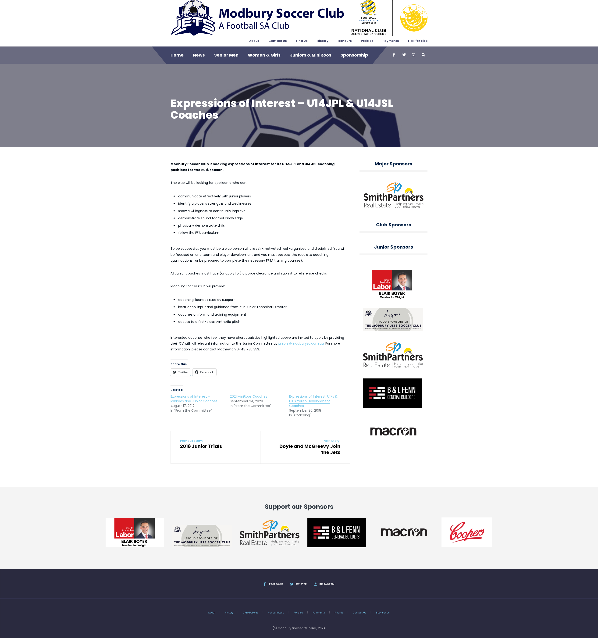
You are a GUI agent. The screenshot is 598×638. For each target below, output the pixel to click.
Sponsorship (354, 55)
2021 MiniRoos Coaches (248, 396)
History (322, 41)
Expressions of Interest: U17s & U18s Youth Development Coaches (313, 401)
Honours (345, 41)
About (254, 41)
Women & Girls (264, 55)
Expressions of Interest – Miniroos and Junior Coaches (194, 398)
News (199, 55)
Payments (390, 41)
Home (177, 55)
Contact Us (277, 41)
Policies (367, 41)
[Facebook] (394, 54)
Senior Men (226, 55)
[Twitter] (403, 54)
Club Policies (250, 612)
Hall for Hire (417, 41)
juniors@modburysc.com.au (301, 343)
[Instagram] (413, 54)
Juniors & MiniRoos (310, 55)
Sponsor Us (383, 612)
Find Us (301, 41)
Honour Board (276, 612)
